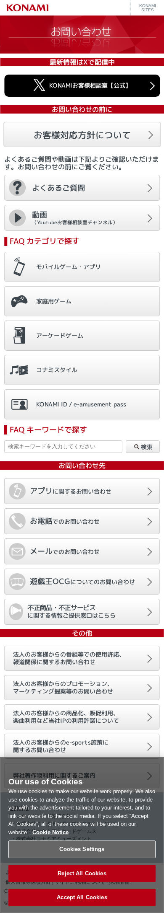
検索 (146, 447)
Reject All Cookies (82, 873)
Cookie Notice (50, 832)
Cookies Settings (81, 849)
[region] (82, 835)
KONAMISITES (147, 8)
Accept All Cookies (82, 897)
